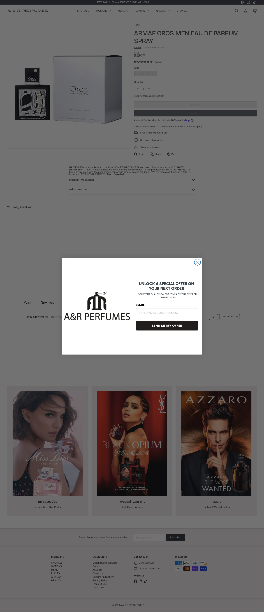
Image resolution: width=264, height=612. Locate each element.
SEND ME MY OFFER (167, 325)
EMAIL (140, 305)
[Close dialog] (197, 262)
